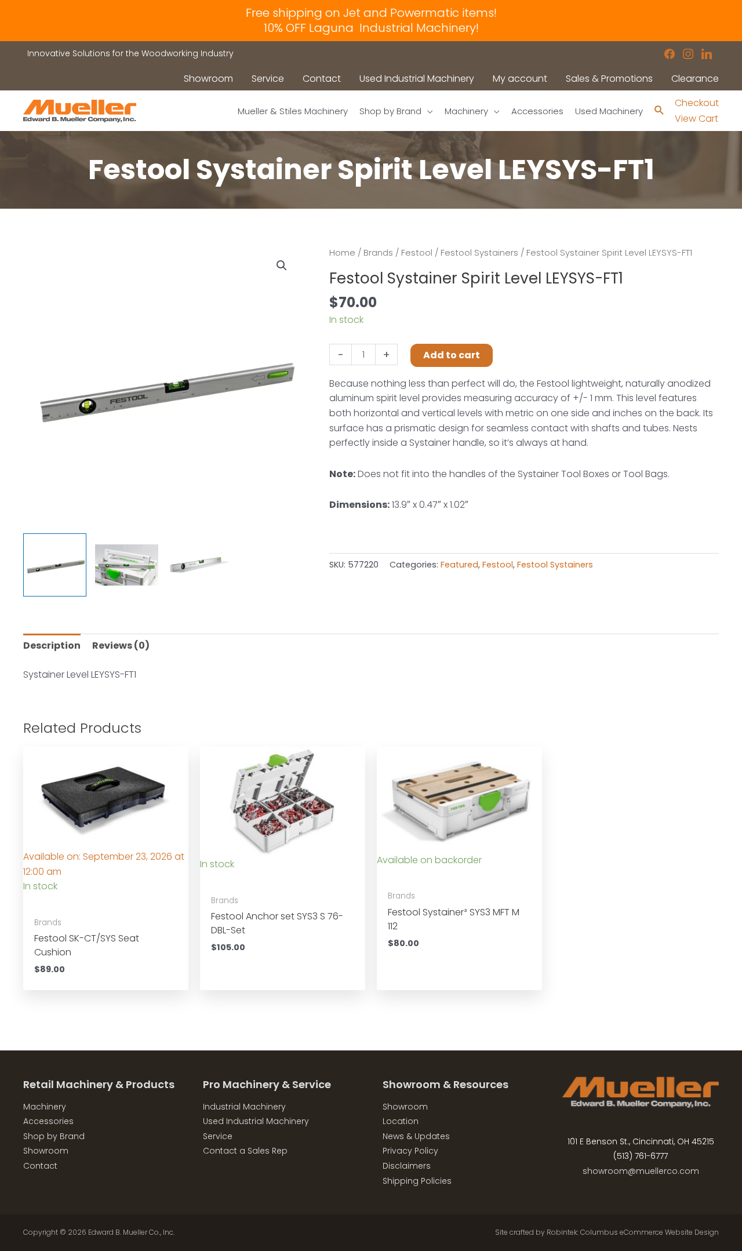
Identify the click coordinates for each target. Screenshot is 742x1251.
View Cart (696, 118)
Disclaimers (407, 1166)
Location (401, 1121)
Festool (416, 253)
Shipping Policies (417, 1181)
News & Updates (416, 1136)
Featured (459, 564)
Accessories (48, 1121)
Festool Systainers (479, 253)
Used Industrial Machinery (256, 1121)
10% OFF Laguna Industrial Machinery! (371, 28)
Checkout (697, 103)
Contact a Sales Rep (245, 1151)
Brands (378, 253)
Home (342, 253)
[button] (281, 265)
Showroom (45, 1151)
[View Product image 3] (198, 565)
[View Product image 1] (54, 565)
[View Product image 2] (126, 565)
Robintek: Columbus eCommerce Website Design (633, 1232)
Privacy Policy (410, 1151)
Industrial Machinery (244, 1106)
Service (217, 1136)
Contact (40, 1166)
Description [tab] (52, 645)
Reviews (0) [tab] (121, 645)
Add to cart (451, 355)
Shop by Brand (54, 1136)
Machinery (44, 1106)
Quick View (106, 898)
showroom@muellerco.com (641, 1171)
